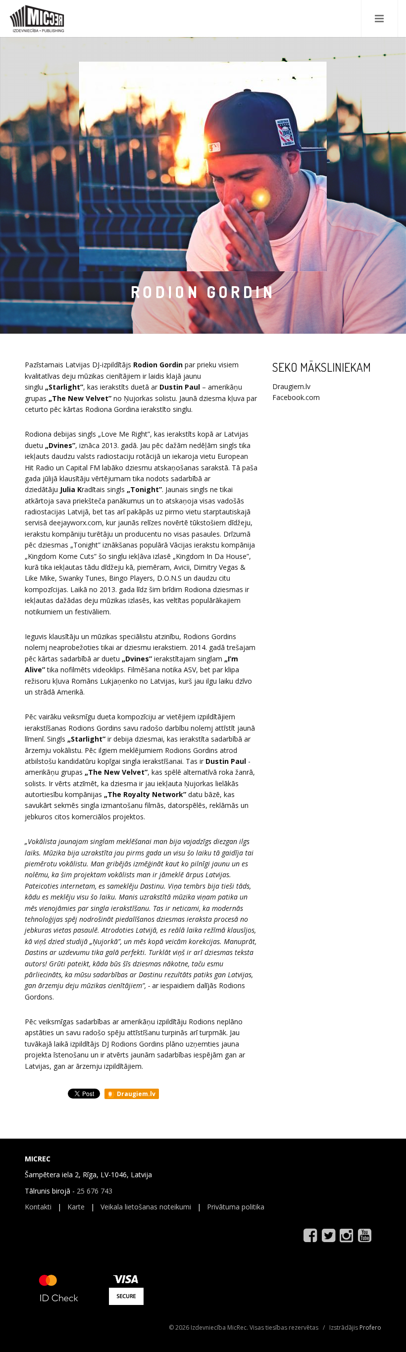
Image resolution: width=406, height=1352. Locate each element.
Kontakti (38, 1206)
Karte (76, 1206)
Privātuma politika (235, 1206)
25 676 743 (94, 1191)
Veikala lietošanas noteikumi (146, 1206)
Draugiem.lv (135, 1094)
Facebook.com (296, 397)
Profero (370, 1327)
